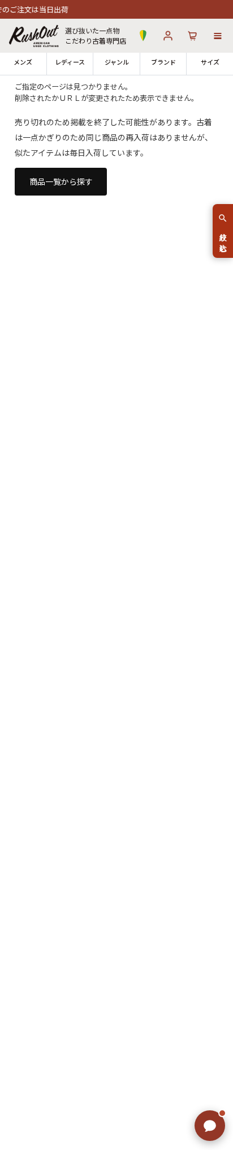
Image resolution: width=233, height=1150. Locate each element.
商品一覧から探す (61, 181)
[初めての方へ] (143, 36)
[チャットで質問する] (210, 1125)
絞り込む (223, 238)
